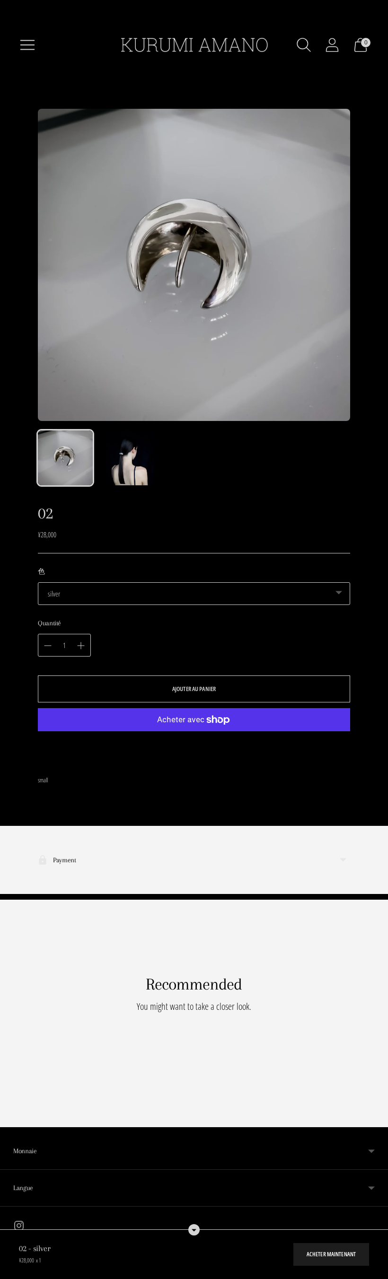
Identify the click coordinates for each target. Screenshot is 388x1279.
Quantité (49, 623)
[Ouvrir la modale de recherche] (304, 45)
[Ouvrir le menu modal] (27, 45)
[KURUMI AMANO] (194, 44)
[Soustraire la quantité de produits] (80, 645)
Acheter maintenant (331, 1254)
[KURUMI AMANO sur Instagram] (19, 1227)
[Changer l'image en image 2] (129, 457)
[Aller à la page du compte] (332, 45)
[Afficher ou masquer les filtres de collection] (194, 1229)
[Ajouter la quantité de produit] (47, 645)
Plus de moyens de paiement (194, 749)
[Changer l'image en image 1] (65, 457)
